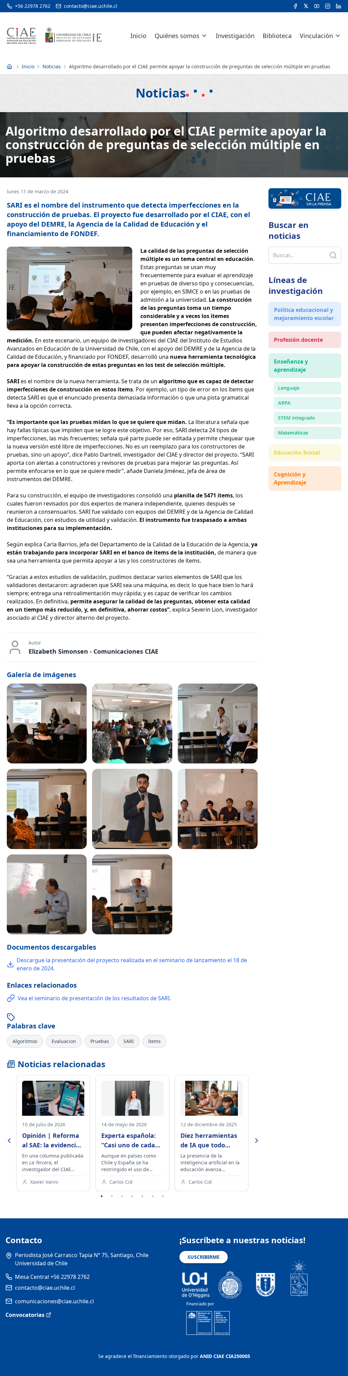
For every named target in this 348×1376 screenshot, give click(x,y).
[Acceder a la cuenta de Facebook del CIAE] (295, 6)
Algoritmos (25, 1041)
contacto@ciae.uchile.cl (45, 1287)
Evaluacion (64, 1041)
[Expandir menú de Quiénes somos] (204, 35)
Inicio (138, 36)
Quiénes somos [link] (177, 36)
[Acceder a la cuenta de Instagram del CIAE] (327, 6)
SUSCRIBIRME (204, 1257)
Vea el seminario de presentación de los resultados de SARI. (94, 998)
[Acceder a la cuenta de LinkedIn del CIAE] (338, 6)
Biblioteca (277, 36)
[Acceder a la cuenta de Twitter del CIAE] (306, 6)
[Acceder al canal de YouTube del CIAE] (316, 6)
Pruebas (99, 1041)
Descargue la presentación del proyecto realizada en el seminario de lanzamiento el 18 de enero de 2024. (132, 964)
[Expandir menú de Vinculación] (337, 35)
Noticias (51, 66)
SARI (128, 1041)
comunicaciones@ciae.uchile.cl (54, 1301)
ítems (154, 1041)
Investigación (235, 36)
